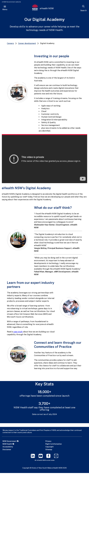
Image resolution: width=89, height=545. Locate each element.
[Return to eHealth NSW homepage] (35, 8)
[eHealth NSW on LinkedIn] (33, 457)
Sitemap (48, 449)
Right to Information (53, 444)
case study (18, 332)
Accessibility (8, 447)
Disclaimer (7, 449)
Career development (27, 43)
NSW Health (7, 444)
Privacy (48, 441)
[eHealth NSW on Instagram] (56, 457)
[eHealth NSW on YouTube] (41, 457)
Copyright (49, 447)
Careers (10, 43)
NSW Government (10, 441)
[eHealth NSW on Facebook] (48, 457)
